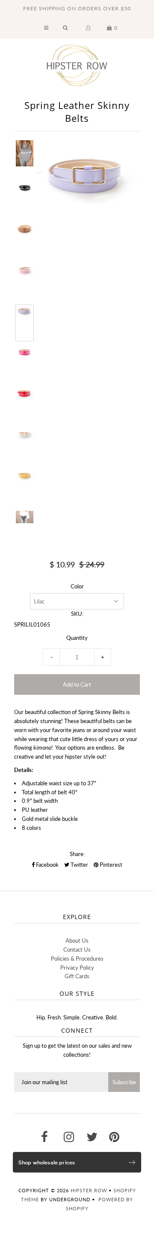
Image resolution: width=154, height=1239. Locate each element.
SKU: (77, 613)
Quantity (77, 637)
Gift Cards (77, 976)
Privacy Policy (77, 967)
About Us (77, 940)
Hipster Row (89, 1190)
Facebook (47, 864)
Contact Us (77, 949)
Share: (77, 853)
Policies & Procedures (77, 958)
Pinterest (110, 864)
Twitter (78, 864)
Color (77, 586)
